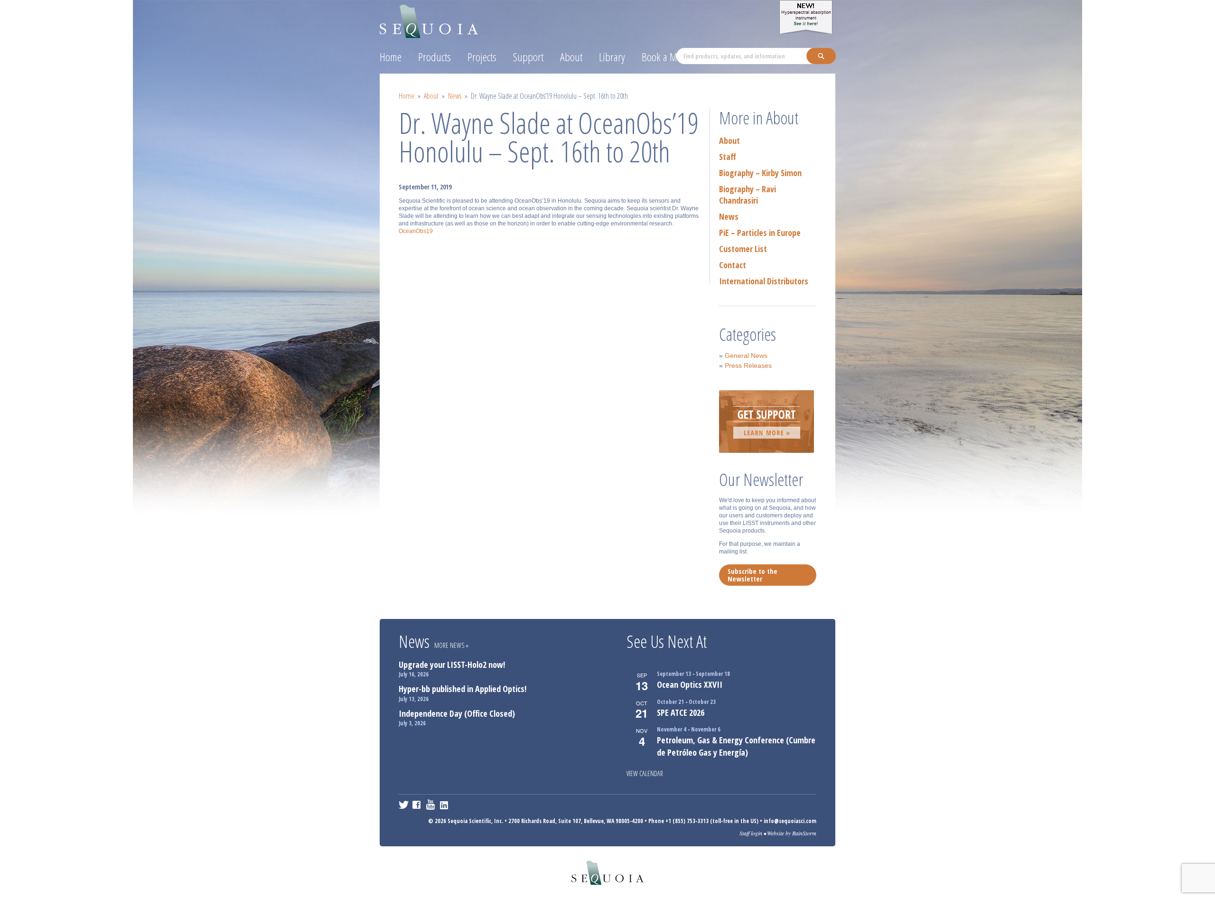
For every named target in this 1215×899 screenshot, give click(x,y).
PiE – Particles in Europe (760, 232)
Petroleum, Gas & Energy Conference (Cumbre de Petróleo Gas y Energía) (736, 746)
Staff (727, 156)
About (571, 57)
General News (746, 355)
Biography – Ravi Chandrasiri (747, 194)
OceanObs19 (416, 231)
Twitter (404, 804)
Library (612, 57)
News (454, 96)
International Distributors (763, 281)
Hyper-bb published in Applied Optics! (462, 688)
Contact (732, 265)
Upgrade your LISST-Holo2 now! (452, 664)
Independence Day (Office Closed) (457, 713)
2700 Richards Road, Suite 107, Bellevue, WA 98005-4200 (575, 821)
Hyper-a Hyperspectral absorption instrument (807, 17)
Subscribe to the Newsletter (752, 574)
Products (434, 57)
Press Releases (748, 365)
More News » (451, 645)
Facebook (417, 804)
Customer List (743, 248)
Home (391, 57)
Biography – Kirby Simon (760, 172)
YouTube (431, 804)
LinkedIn (445, 804)
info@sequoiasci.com (790, 821)
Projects (481, 57)
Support (528, 57)
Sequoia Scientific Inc (429, 19)
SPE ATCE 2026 (680, 712)
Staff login (750, 833)
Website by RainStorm (791, 833)
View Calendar (644, 773)
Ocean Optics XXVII (689, 684)
